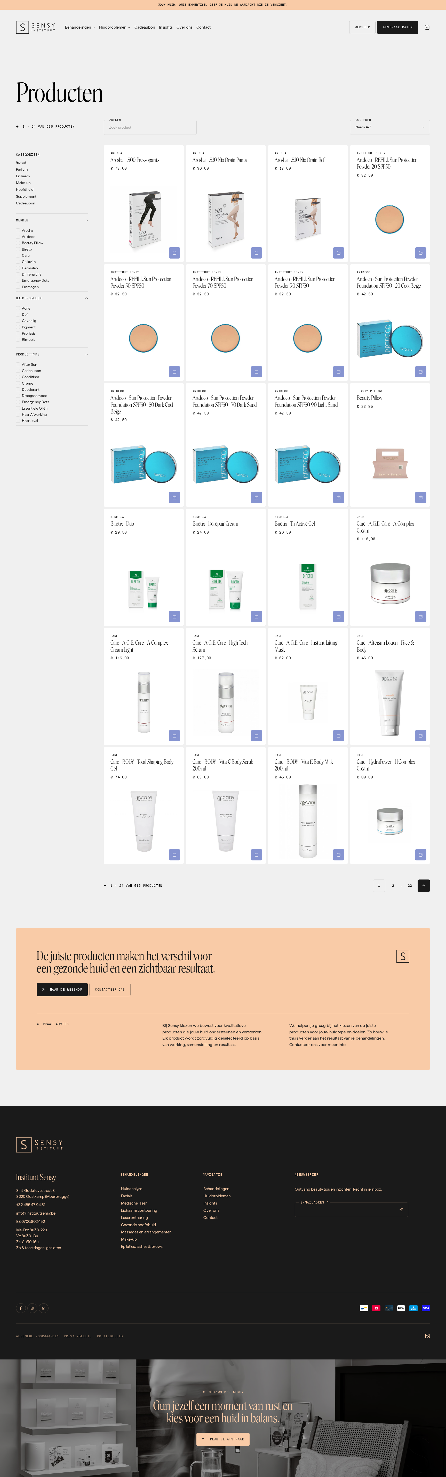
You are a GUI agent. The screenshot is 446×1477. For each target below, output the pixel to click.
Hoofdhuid (25, 189)
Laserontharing (134, 1217)
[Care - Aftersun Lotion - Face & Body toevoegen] (420, 735)
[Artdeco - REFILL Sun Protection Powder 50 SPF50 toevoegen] (174, 371)
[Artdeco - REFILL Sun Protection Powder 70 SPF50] (226, 322)
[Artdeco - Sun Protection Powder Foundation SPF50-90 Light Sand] (308, 445)
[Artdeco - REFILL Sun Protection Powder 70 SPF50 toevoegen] (256, 371)
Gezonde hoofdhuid (138, 1225)
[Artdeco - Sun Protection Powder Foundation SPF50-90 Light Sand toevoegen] (338, 497)
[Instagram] (32, 1308)
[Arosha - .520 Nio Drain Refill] (308, 203)
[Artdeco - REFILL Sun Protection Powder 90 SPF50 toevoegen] (338, 371)
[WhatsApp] (44, 1308)
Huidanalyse (131, 1188)
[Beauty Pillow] (390, 445)
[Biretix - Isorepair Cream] (226, 567)
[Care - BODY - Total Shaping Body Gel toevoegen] (174, 854)
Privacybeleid (78, 1336)
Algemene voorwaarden (37, 1336)
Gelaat (21, 162)
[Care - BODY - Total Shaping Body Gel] (144, 805)
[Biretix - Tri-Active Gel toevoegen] (338, 616)
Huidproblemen (112, 27)
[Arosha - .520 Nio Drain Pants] (226, 203)
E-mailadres (314, 1203)
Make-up (23, 183)
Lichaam (23, 176)
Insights (166, 27)
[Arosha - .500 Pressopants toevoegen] (174, 253)
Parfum (22, 169)
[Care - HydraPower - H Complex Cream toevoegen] (420, 854)
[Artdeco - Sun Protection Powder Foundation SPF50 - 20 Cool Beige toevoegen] (420, 371)
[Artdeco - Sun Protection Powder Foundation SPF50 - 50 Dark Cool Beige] (144, 445)
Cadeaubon (144, 27)
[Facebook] (21, 1308)
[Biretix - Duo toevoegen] (174, 616)
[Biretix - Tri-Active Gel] (308, 567)
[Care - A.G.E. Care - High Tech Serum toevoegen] (256, 735)
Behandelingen (78, 27)
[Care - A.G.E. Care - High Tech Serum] (226, 686)
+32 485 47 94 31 (30, 1204)
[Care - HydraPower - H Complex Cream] (390, 805)
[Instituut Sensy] (35, 27)
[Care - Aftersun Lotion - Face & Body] (390, 686)
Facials (126, 1196)
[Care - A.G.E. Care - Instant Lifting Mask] (308, 686)
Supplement (26, 196)
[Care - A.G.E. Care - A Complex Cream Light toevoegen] (174, 735)
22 (410, 886)
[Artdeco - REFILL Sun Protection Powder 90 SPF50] (308, 322)
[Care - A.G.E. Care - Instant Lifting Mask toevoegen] (338, 735)
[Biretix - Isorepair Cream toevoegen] (256, 616)
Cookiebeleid (110, 1336)
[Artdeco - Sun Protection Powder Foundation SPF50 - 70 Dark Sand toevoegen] (256, 497)
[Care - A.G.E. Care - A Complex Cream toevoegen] (420, 616)
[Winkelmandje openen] (427, 27)
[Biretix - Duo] (144, 567)
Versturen (401, 1209)
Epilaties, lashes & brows (142, 1246)
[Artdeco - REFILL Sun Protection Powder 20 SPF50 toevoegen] (420, 253)
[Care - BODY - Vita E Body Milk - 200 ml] (308, 805)
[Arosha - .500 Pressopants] (144, 203)
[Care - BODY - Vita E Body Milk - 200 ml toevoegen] (338, 854)
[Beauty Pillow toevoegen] (420, 497)
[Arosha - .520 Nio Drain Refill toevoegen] (338, 253)
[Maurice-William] (427, 1336)
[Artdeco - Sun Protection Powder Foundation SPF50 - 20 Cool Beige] (390, 322)
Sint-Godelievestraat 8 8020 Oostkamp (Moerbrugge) (42, 1193)
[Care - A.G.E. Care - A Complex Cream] (390, 567)
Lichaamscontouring (139, 1210)
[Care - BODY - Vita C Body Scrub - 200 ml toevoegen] (256, 854)
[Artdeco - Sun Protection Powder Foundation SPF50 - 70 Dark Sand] (226, 445)
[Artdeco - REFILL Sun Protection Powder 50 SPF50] (144, 322)
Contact (203, 27)
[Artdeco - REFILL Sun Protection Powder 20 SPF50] (390, 203)
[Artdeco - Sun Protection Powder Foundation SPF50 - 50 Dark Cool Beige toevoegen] (174, 497)
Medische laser (134, 1203)
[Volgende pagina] (424, 885)
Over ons (185, 27)
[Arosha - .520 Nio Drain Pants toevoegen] (256, 253)
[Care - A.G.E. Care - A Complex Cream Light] (144, 686)
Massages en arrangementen (146, 1232)
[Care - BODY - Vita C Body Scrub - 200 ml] (226, 805)
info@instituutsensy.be (35, 1213)
